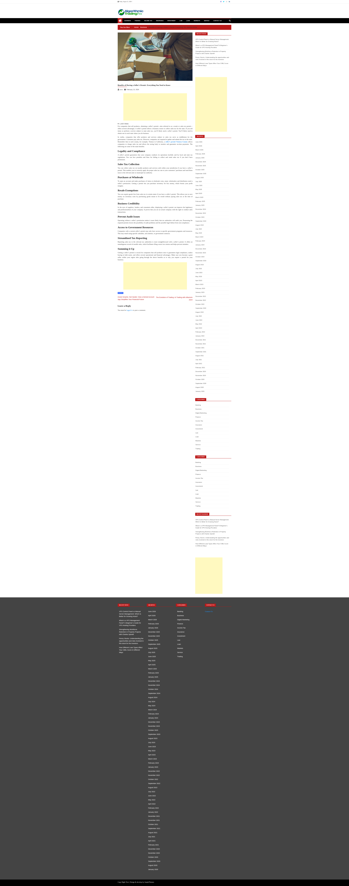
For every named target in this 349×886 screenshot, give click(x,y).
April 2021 (198, 363)
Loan (188, 20)
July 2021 (198, 359)
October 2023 (199, 257)
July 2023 (198, 268)
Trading (197, 448)
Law (180, 20)
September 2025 (200, 173)
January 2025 (199, 205)
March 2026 (199, 150)
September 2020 (200, 383)
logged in (129, 310)
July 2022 (198, 316)
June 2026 (198, 142)
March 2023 (199, 284)
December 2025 (200, 162)
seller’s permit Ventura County (176, 142)
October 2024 (199, 217)
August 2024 (199, 225)
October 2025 (199, 169)
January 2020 (199, 391)
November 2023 (200, 253)
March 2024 (199, 237)
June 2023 (198, 272)
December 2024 (200, 209)
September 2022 (200, 308)
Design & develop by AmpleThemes (142, 882)
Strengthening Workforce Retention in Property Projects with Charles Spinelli (130, 632)
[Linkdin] (229, 1)
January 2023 (199, 292)
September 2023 (200, 260)
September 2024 (200, 221)
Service (206, 20)
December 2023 (200, 249)
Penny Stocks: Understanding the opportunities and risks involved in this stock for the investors (131, 641)
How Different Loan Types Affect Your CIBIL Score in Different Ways (130, 650)
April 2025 (198, 193)
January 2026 (199, 158)
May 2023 (198, 276)
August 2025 (199, 177)
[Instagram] (226, 1)
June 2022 (198, 320)
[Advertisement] (155, 107)
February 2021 (200, 367)
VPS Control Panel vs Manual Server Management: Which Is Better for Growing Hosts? (130, 614)
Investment (171, 20)
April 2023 (198, 280)
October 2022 (199, 304)
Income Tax (148, 20)
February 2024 (200, 241)
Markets (197, 20)
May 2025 (198, 189)
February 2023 (200, 288)
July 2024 (198, 229)
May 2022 (198, 324)
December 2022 (200, 296)
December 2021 (200, 340)
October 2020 (199, 379)
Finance (137, 20)
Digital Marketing (200, 413)
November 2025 (200, 165)
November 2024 (200, 213)
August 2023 (199, 264)
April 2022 (198, 328)
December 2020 (200, 371)
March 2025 (199, 197)
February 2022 (200, 332)
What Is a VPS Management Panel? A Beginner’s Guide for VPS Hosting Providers (130, 623)
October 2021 (199, 348)
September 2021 (200, 352)
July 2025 (198, 181)
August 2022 (199, 312)
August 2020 (199, 387)
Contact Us (217, 20)
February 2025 (200, 201)
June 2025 (198, 185)
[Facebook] (221, 1)
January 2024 (199, 245)
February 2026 (200, 154)
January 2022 (199, 336)
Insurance (160, 20)
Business (127, 20)
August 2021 (199, 355)
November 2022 (200, 300)
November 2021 (200, 344)
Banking (198, 405)
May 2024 (198, 233)
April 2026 (198, 146)
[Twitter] (224, 1)
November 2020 (200, 375)
